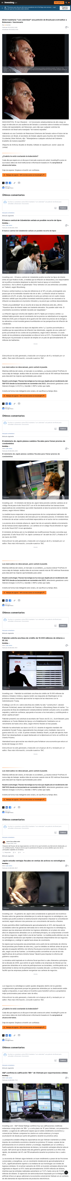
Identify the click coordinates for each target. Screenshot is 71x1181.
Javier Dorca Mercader (13, 841)
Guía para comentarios (8, 212)
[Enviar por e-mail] (19, 183)
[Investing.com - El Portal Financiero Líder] (11, 2)
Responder (8, 852)
